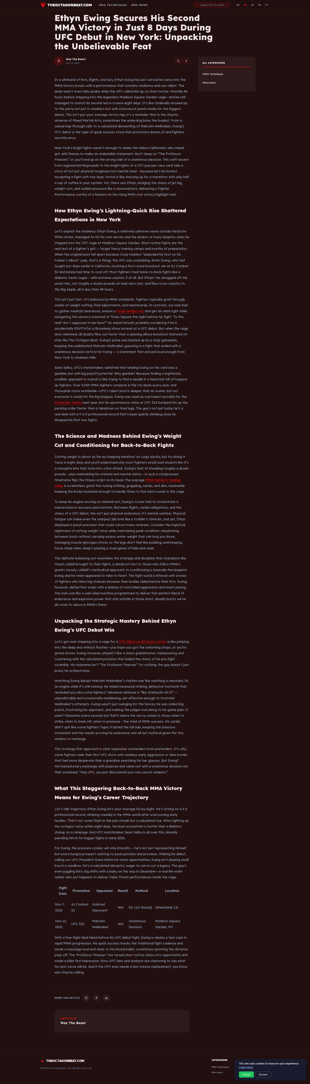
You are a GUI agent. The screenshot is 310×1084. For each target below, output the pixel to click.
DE (238, 5)
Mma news (139, 5)
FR (259, 5)
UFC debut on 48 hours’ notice (142, 642)
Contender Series (68, 402)
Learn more (246, 1067)
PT (266, 5)
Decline (263, 1074)
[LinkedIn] (106, 997)
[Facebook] (186, 61)
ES (252, 5)
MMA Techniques (113, 5)
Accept (246, 1074)
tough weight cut (129, 311)
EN (245, 5)
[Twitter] (178, 61)
